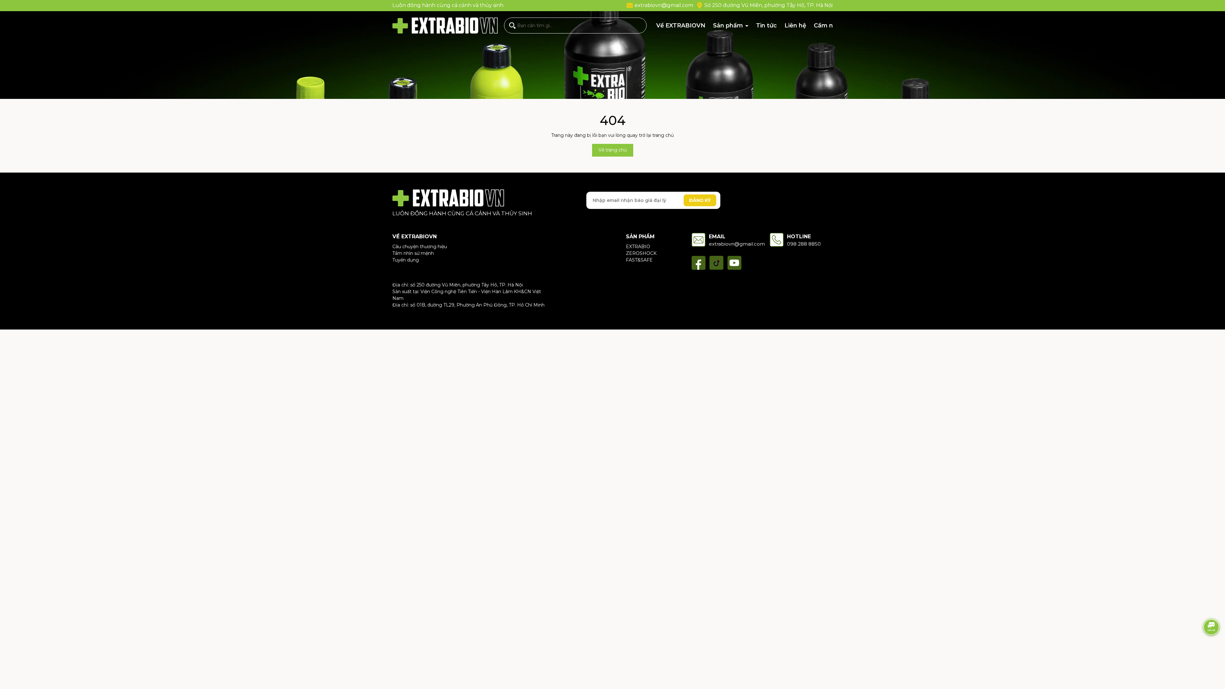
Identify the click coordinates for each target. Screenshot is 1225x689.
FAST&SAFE (639, 260)
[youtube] (734, 263)
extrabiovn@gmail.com (664, 5)
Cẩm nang (829, 25)
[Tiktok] (716, 263)
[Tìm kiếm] (512, 25)
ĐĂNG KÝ (700, 200)
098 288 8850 (804, 244)
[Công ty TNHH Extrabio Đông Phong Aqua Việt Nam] (448, 197)
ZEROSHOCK (641, 253)
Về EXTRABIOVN (680, 25)
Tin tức (766, 25)
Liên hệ (795, 25)
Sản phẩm (729, 25)
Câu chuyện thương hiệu (419, 246)
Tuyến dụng (405, 260)
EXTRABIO (638, 246)
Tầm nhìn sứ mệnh (413, 253)
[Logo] (445, 25)
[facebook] (699, 263)
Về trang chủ (612, 150)
